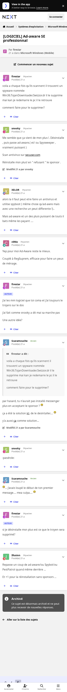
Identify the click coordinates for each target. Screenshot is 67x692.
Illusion (16, 555)
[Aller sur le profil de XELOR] (6, 191)
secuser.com (32, 155)
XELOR (15, 189)
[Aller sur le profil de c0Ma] (6, 243)
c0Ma (15, 241)
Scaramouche (19, 340)
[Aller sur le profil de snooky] (6, 130)
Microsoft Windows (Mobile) (37, 53)
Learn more (6, 6)
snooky (16, 128)
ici (28, 413)
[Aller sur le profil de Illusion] (6, 557)
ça (15, 421)
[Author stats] (63, 78)
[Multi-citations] (4, 117)
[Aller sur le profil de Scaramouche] (6, 342)
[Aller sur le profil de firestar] (5, 51)
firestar (17, 49)
